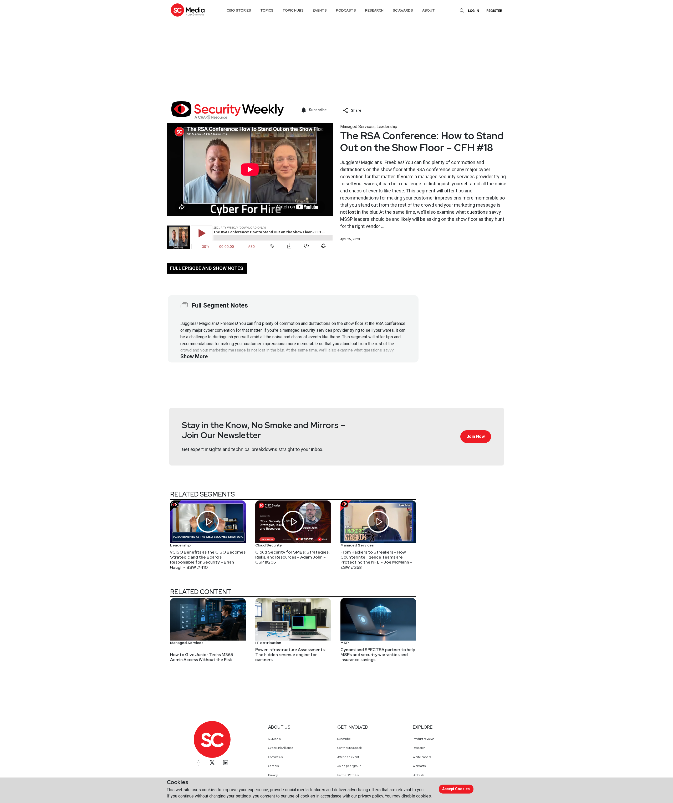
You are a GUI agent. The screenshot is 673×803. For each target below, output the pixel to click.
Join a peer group (349, 766)
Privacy (273, 775)
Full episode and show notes (206, 268)
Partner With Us (348, 775)
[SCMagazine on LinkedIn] (225, 762)
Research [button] (374, 10)
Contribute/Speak (349, 748)
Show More (194, 356)
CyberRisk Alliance (280, 748)
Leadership (386, 126)
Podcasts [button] (346, 10)
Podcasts (418, 775)
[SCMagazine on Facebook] (199, 762)
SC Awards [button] (403, 10)
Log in (473, 11)
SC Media (274, 739)
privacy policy (370, 796)
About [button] (428, 10)
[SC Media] (188, 10)
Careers (273, 766)
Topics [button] (266, 10)
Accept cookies (456, 789)
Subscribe (344, 739)
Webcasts (419, 766)
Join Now (476, 436)
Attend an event (348, 757)
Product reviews (423, 739)
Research (419, 748)
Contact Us (275, 757)
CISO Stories (239, 10)
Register (494, 11)
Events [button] (320, 10)
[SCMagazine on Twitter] (212, 762)
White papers (422, 757)
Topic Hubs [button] (293, 10)
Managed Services (357, 126)
